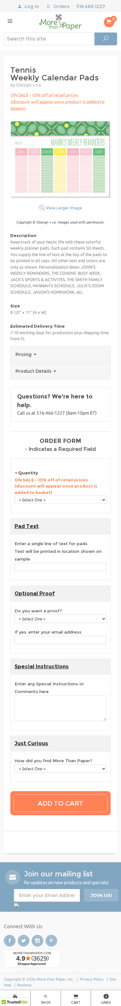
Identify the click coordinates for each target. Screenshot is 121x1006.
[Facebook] (9, 941)
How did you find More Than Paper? (53, 760)
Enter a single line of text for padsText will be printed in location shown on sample (58, 551)
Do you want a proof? (38, 610)
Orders (60, 6)
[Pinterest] (51, 941)
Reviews (24, 985)
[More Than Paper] (60, 22)
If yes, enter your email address (48, 632)
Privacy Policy (92, 979)
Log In (31, 6)
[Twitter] (23, 941)
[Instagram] (37, 941)
